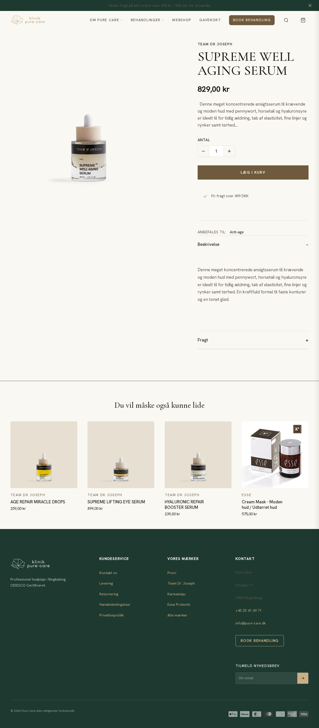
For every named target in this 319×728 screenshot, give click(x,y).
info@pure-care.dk (251, 623)
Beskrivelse (208, 244)
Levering (106, 583)
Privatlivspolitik (111, 615)
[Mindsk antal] (203, 151)
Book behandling (252, 20)
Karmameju (176, 594)
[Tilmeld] (302, 678)
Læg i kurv (253, 172)
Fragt (203, 340)
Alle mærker (177, 615)
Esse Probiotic (179, 604)
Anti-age (237, 232)
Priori (171, 573)
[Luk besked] (310, 5)
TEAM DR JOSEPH (215, 44)
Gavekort (210, 20)
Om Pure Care (104, 20)
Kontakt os (108, 573)
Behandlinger (146, 20)
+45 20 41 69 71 (249, 610)
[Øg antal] (229, 151)
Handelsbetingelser (115, 604)
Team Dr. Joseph (181, 583)
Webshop (181, 20)
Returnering (108, 594)
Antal (204, 139)
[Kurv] (303, 20)
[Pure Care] (46, 20)
